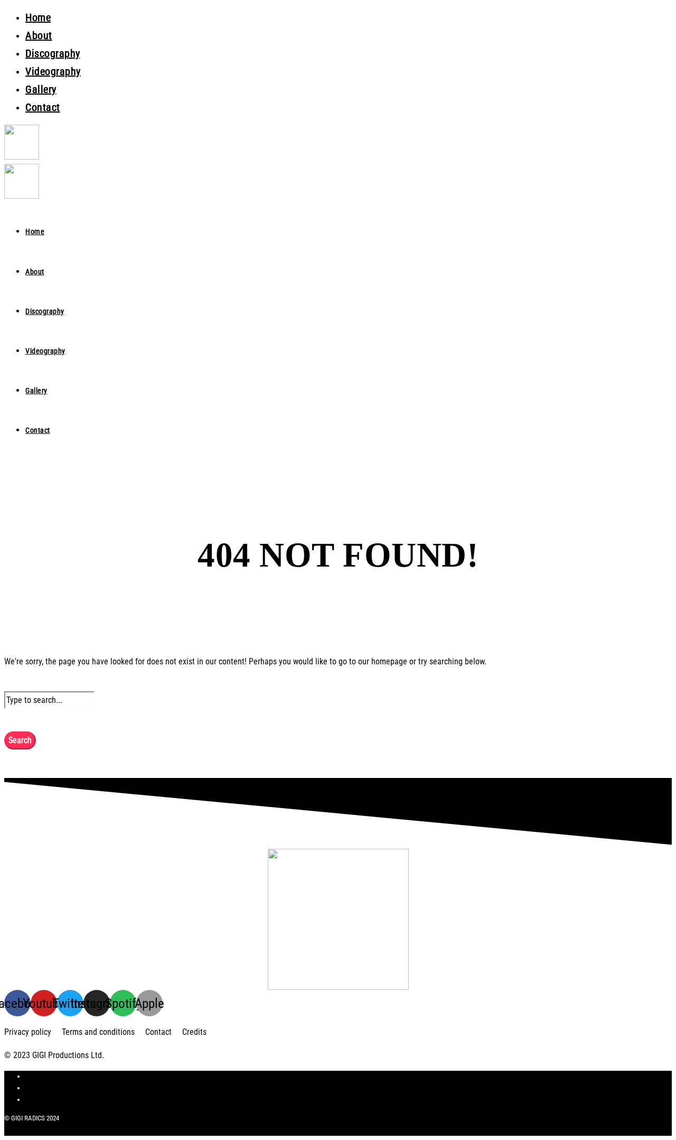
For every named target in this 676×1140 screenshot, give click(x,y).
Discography (52, 53)
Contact (42, 107)
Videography (53, 71)
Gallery (41, 89)
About (38, 35)
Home (38, 17)
